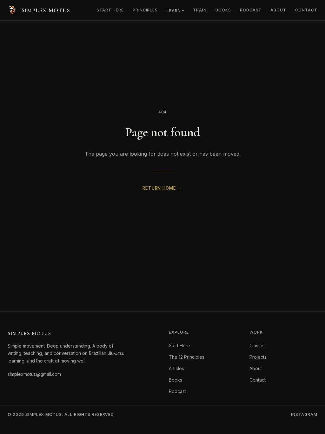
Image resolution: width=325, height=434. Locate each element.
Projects (258, 357)
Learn (175, 10)
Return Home (162, 188)
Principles (145, 10)
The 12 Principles (186, 357)
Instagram (304, 414)
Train (200, 10)
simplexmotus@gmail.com (34, 374)
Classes (257, 345)
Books (223, 10)
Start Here (110, 10)
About (278, 10)
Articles (176, 368)
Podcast (251, 10)
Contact (306, 10)
